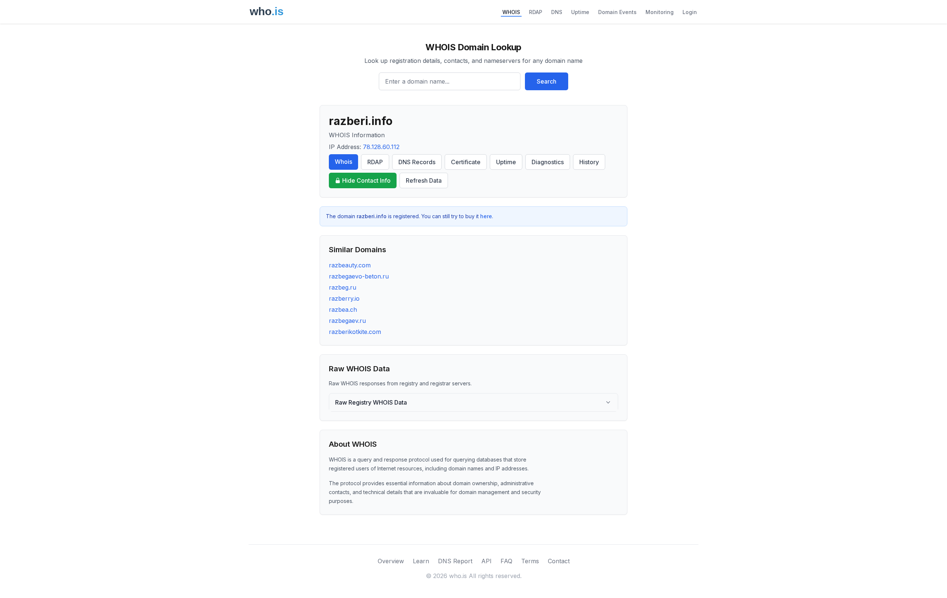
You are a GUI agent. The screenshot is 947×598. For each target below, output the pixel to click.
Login (690, 12)
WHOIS (511, 12)
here (486, 216)
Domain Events (617, 12)
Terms (530, 561)
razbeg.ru (342, 287)
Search (546, 81)
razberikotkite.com (355, 331)
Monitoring (660, 12)
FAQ (506, 561)
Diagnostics (548, 162)
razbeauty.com (350, 265)
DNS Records (416, 162)
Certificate (466, 162)
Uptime (580, 12)
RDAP (535, 12)
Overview (391, 561)
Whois (343, 161)
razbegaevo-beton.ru (359, 276)
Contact (559, 561)
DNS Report (455, 561)
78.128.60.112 (381, 147)
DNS (556, 12)
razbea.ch (343, 309)
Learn (421, 561)
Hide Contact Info (366, 180)
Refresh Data (424, 180)
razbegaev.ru (347, 320)
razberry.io (344, 298)
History (589, 162)
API (486, 561)
